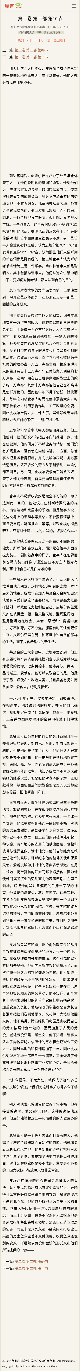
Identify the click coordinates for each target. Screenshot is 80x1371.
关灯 (20, 40)
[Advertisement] (40, 129)
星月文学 (21, 5)
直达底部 (58, 40)
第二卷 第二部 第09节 (31, 50)
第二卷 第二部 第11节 (31, 57)
